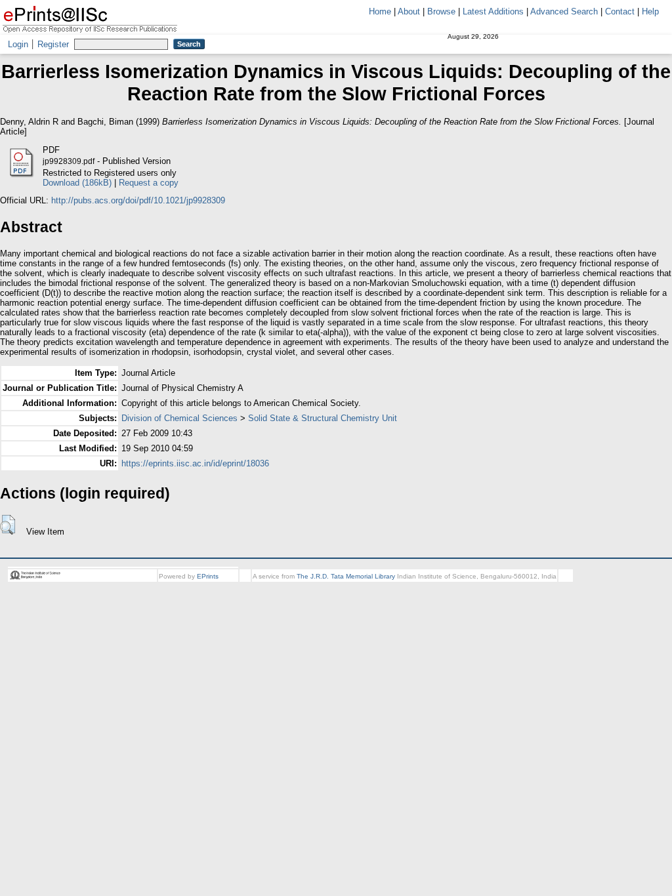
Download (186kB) (77, 183)
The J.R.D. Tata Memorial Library (346, 576)
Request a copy (148, 183)
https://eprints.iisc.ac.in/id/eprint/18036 (195, 463)
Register (53, 44)
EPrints (208, 576)
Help (650, 11)
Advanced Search (564, 11)
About (409, 11)
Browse (441, 11)
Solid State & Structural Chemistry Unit (322, 418)
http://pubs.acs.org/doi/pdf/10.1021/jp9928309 (138, 200)
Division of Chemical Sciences (179, 418)
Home (380, 11)
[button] (7, 525)
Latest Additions (493, 11)
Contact (620, 11)
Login (18, 44)
